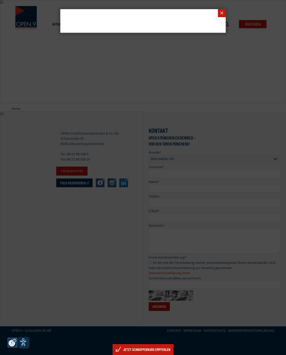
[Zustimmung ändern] (12, 342)
